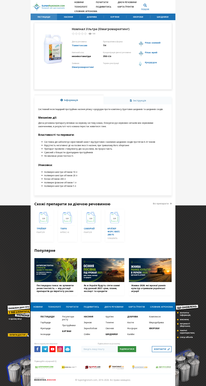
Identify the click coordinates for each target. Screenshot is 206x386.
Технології (80, 6)
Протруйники (69, 325)
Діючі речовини (127, 2)
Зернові (88, 322)
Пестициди (44, 17)
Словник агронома (85, 11)
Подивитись (103, 6)
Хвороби (138, 17)
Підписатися (127, 349)
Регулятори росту (68, 318)
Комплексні (155, 316)
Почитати (102, 2)
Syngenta (112, 238)
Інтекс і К (64, 232)
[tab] (69, 99)
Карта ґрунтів (126, 6)
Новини (79, 2)
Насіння (68, 17)
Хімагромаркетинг (83, 66)
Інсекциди (45, 334)
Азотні (130, 322)
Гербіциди (45, 322)
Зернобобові (90, 328)
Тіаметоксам (79, 45)
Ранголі (41, 232)
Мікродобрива (156, 322)
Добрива (92, 17)
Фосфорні (132, 328)
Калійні (130, 334)
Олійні (87, 334)
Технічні (110, 322)
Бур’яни (115, 17)
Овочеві (110, 328)
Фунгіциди (45, 328)
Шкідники (162, 17)
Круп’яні (110, 316)
